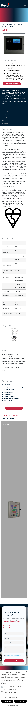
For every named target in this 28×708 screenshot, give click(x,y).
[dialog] (14, 689)
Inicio (3, 25)
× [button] (26, 671)
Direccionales (11, 25)
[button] (25, 5)
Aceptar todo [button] (7, 701)
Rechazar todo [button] (20, 701)
